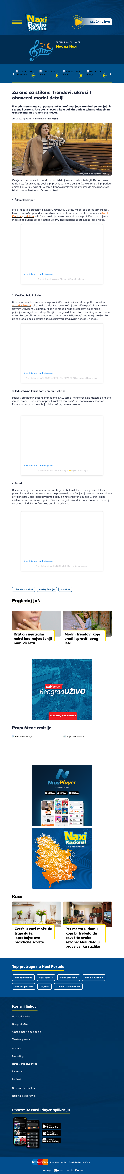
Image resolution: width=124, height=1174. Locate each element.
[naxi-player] (62, 795)
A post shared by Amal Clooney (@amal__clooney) (62, 279)
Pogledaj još (26, 600)
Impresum (17, 1071)
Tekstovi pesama (24, 986)
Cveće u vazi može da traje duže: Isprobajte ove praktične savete (33, 935)
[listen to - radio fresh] (74, 75)
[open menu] (17, 22)
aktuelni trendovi (24, 589)
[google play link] (51, 1126)
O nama (16, 1048)
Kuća (17, 896)
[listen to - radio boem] (50, 75)
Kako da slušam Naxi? (68, 986)
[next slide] (111, 74)
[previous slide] (13, 74)
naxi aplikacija (46, 589)
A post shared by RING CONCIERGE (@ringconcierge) (62, 566)
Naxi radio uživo (23, 977)
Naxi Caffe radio (68, 977)
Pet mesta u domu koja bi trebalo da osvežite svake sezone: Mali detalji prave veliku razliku (82, 937)
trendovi (65, 589)
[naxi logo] (37, 22)
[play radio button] (92, 22)
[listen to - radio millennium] (27, 75)
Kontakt (16, 1078)
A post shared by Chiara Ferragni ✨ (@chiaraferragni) (62, 470)
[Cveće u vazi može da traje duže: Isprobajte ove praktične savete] (36, 914)
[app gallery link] (51, 1141)
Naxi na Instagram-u (24, 1095)
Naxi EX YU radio (94, 977)
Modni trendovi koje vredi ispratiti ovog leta (82, 638)
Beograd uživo (20, 1024)
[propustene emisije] (36, 747)
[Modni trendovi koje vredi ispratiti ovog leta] (87, 624)
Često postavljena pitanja (26, 1031)
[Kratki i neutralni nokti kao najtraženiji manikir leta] (36, 624)
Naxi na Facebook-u (23, 1088)
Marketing (18, 1056)
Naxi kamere (46, 977)
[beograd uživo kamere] (62, 689)
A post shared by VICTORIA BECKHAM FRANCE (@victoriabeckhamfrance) (62, 378)
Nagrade (44, 986)
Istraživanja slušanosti (24, 1063)
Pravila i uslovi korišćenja (79, 1162)
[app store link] (51, 1133)
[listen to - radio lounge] (97, 75)
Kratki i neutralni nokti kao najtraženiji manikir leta (33, 638)
